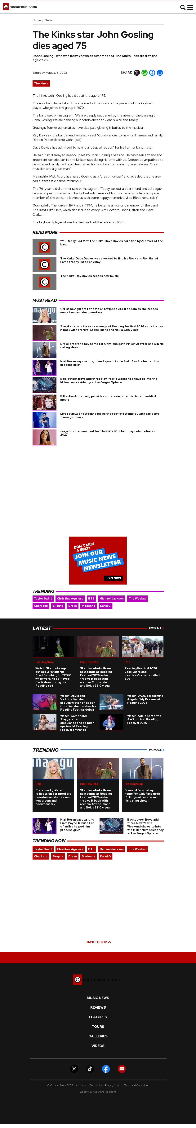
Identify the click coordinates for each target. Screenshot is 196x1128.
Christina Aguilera (70, 598)
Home (37, 20)
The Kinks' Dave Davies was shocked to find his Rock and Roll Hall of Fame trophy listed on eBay (109, 260)
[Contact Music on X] (74, 1069)
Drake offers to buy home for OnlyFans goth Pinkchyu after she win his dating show (112, 345)
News (48, 20)
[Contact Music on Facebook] (106, 1069)
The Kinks (41, 83)
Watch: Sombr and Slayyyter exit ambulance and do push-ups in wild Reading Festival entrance (78, 723)
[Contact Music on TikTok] (90, 1069)
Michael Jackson (112, 598)
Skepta (58, 606)
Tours (98, 1026)
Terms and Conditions (136, 1085)
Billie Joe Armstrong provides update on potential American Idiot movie (108, 398)
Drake (72, 606)
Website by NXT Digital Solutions (98, 1091)
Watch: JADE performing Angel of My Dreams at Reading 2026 (145, 699)
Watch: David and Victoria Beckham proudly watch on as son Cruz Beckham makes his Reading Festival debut (78, 703)
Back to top (97, 942)
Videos (98, 1046)
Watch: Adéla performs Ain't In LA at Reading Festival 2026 (144, 719)
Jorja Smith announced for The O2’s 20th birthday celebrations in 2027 (108, 433)
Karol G (105, 606)
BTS (91, 598)
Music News (98, 998)
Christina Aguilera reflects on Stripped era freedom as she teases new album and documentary (109, 310)
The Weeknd (138, 598)
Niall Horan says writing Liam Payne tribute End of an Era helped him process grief (109, 363)
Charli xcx (41, 606)
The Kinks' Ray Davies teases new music (89, 276)
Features (98, 1017)
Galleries (98, 1036)
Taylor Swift (43, 598)
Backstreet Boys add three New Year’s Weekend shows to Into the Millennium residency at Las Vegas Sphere (108, 380)
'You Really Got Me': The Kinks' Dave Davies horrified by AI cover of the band (111, 242)
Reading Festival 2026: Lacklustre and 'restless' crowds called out (142, 673)
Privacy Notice (113, 1085)
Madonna (88, 606)
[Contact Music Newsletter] (122, 1069)
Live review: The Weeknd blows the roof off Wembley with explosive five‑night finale (110, 415)
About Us (81, 1085)
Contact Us (95, 1085)
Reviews (98, 1007)
